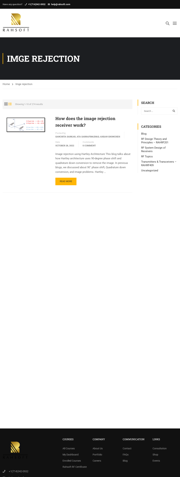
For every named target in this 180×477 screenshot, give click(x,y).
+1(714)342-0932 (36, 4)
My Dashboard (71, 454)
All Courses (69, 448)
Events (156, 460)
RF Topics (147, 156)
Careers (97, 460)
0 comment (89, 145)
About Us (98, 448)
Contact (127, 448)
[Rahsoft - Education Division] (16, 23)
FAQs (125, 454)
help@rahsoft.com (60, 4)
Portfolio (97, 454)
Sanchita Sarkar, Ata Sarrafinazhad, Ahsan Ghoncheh (87, 136)
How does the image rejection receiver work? (85, 122)
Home (6, 84)
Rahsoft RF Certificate (75, 466)
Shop (155, 454)
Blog (143, 133)
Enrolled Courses (72, 460)
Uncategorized (149, 170)
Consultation (160, 448)
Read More (66, 181)
